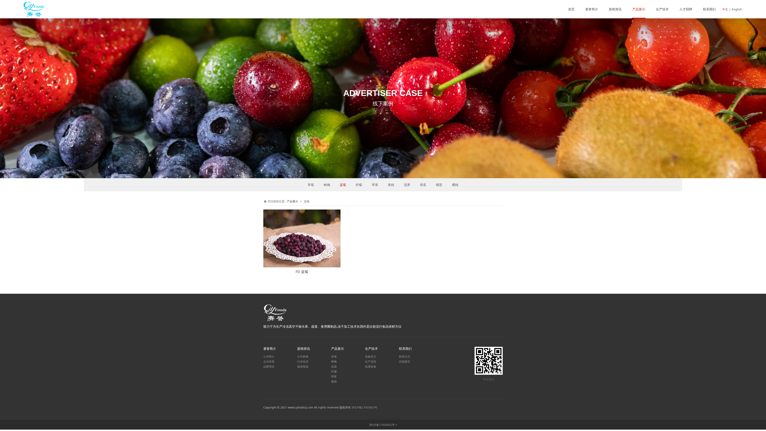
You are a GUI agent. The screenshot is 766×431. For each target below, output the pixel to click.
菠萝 (407, 185)
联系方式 (404, 356)
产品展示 (638, 9)
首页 (571, 9)
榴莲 (439, 185)
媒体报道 (302, 366)
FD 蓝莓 (302, 271)
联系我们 (709, 9)
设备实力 (370, 356)
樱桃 (455, 185)
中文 (725, 9)
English (737, 9)
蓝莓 (343, 185)
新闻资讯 (615, 9)
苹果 (375, 185)
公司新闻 (302, 356)
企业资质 (268, 361)
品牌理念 (268, 366)
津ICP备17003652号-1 (383, 425)
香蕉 (423, 185)
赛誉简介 (591, 9)
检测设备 (370, 366)
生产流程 (370, 361)
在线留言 (404, 361)
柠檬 (359, 185)
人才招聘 (685, 9)
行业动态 (302, 361)
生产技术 (662, 9)
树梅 (327, 185)
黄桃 (391, 185)
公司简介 (268, 356)
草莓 (311, 185)
